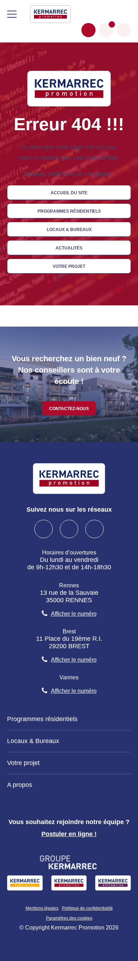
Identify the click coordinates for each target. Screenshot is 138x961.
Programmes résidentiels (69, 210)
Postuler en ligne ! (69, 834)
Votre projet (69, 266)
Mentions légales (41, 908)
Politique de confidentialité (87, 908)
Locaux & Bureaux (33, 740)
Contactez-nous (69, 408)
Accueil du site (69, 192)
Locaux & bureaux (69, 229)
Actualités (69, 247)
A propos (19, 784)
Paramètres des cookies (69, 918)
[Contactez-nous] (88, 30)
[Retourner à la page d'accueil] (50, 14)
